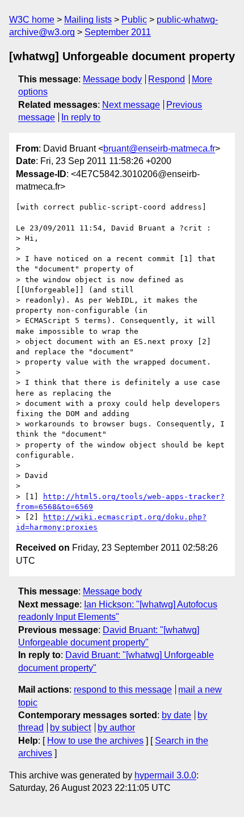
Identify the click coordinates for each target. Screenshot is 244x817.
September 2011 (118, 32)
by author (116, 727)
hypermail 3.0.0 (165, 775)
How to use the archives (95, 740)
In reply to (80, 117)
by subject (70, 727)
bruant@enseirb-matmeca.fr (159, 148)
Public (134, 19)
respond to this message (123, 689)
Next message (131, 105)
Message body (112, 79)
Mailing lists (88, 19)
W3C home (31, 19)
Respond (166, 79)
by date (176, 715)
